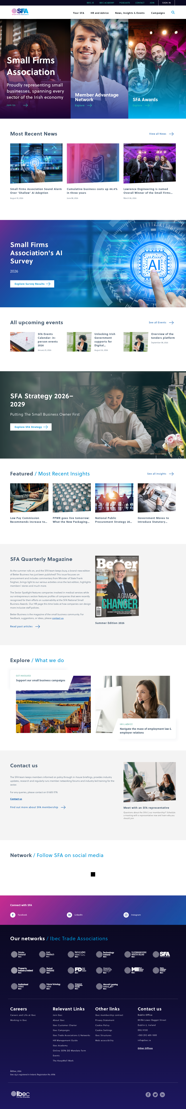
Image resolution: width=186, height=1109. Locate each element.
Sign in (166, 2)
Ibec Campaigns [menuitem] (61, 1030)
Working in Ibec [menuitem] (18, 1020)
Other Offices (145, 1048)
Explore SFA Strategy (28, 427)
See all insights (156, 473)
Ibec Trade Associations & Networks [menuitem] (71, 1035)
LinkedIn (78, 914)
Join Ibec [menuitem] (57, 1015)
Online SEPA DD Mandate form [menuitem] (69, 1050)
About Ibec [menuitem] (59, 1020)
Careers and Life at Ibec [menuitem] (23, 1015)
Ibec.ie (90, 2)
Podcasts (124, 2)
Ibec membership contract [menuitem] (109, 1015)
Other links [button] (107, 1008)
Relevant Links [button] (69, 1008)
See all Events (157, 322)
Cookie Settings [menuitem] (103, 1030)
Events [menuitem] (56, 1055)
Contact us (16, 799)
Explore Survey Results (30, 284)
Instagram (136, 914)
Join (152, 2)
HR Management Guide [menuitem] (65, 1040)
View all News (157, 134)
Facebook (22, 914)
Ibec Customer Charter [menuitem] (65, 1025)
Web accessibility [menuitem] (104, 1040)
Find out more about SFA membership (34, 807)
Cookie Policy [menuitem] (102, 1025)
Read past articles (21, 626)
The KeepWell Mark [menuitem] (63, 1060)
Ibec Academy (106, 2)
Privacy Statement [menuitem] (104, 1020)
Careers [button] (18, 1008)
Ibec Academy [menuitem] (60, 1045)
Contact (139, 2)
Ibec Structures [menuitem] (103, 1035)
